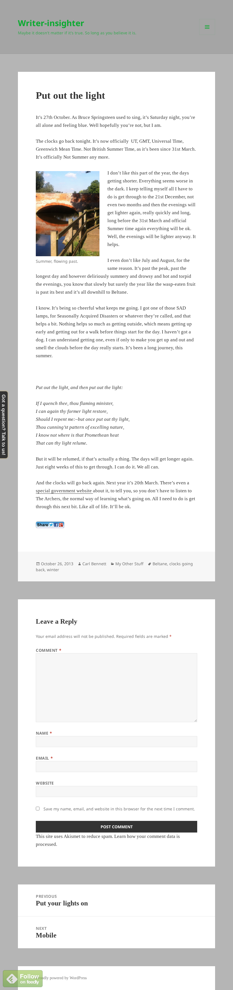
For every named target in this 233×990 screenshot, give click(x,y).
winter (53, 569)
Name (44, 733)
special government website (64, 490)
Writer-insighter (51, 22)
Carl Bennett (94, 563)
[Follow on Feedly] (23, 978)
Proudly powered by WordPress (61, 978)
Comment (48, 650)
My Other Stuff (129, 563)
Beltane (160, 563)
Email (44, 758)
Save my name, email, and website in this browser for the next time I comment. (119, 809)
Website (45, 783)
